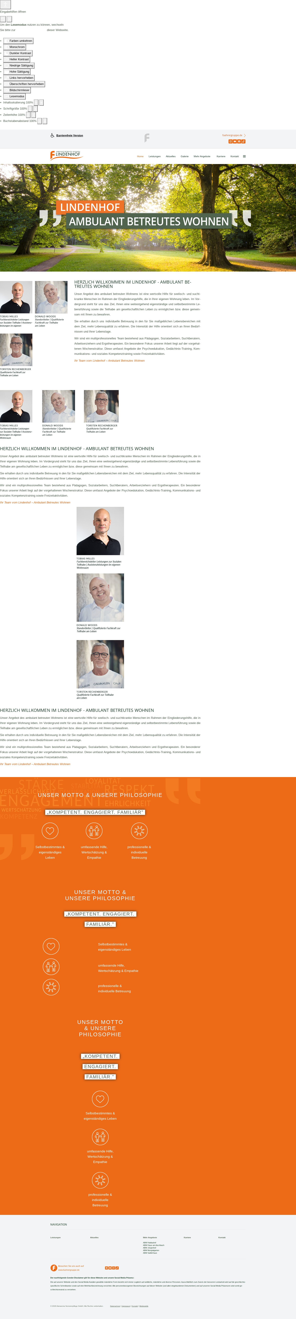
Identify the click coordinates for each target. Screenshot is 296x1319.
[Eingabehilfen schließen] (9, 19)
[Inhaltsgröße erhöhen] (41, 102)
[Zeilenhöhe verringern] (28, 115)
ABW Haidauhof (149, 1243)
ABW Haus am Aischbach (153, 1245)
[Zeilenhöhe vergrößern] (33, 115)
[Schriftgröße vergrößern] (35, 109)
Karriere (221, 156)
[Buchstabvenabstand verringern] (39, 121)
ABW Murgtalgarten (151, 1250)
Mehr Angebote (202, 156)
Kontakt (235, 156)
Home (140, 156)
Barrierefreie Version (69, 135)
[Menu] (244, 156)
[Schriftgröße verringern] (30, 109)
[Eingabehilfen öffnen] (5, 4)
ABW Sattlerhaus (150, 1253)
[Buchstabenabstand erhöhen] (45, 121)
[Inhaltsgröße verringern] (36, 102)
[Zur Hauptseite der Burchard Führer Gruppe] (148, 137)
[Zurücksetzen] (3, 19)
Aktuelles (171, 156)
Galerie (185, 156)
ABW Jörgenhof (149, 1248)
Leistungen (155, 156)
